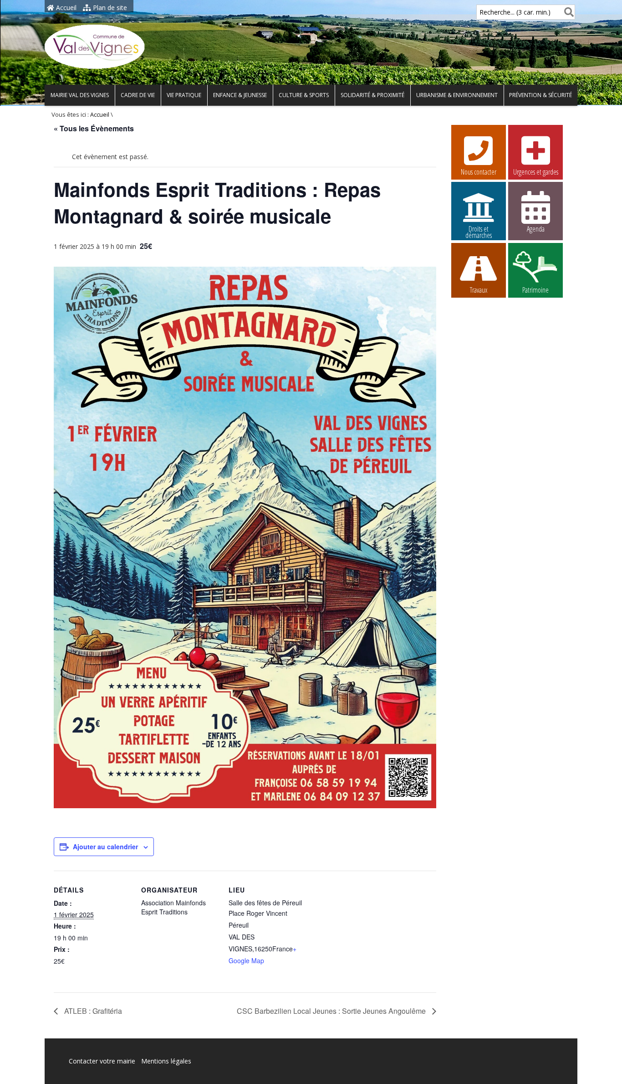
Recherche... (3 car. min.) (515, 12)
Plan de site (109, 7)
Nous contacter (478, 172)
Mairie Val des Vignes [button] (80, 95)
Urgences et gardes (535, 172)
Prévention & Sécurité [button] (540, 95)
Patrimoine (535, 290)
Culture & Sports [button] (304, 95)
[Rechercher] (567, 12)
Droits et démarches (478, 230)
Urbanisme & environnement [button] (457, 95)
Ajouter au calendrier (105, 846)
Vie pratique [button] (184, 95)
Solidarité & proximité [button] (372, 95)
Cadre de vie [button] (138, 95)
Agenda (536, 229)
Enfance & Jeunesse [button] (240, 95)
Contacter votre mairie (102, 1061)
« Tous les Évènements (94, 128)
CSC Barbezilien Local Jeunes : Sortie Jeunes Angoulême (332, 1011)
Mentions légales (166, 1061)
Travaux (478, 290)
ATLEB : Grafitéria (92, 1011)
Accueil (65, 7)
